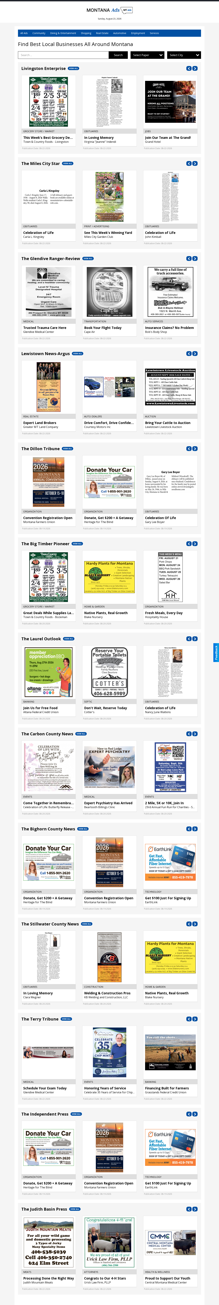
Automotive (119, 33)
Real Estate (102, 33)
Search (118, 55)
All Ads (24, 33)
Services (154, 33)
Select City (176, 55)
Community (39, 33)
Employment (138, 33)
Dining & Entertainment (63, 33)
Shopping (86, 33)
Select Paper (141, 55)
